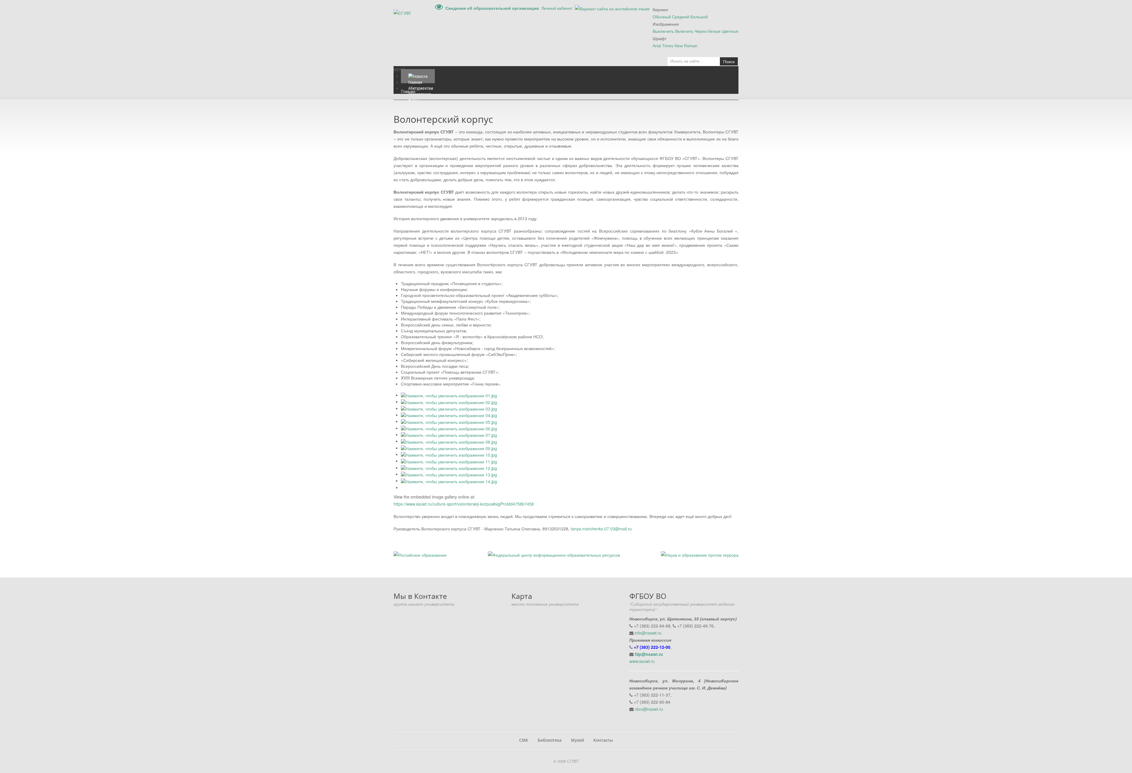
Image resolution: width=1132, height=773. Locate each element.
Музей (577, 740)
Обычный (662, 16)
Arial (657, 45)
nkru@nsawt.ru (649, 709)
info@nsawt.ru (648, 633)
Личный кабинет (556, 8)
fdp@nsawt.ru (649, 654)
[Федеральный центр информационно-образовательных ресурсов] (554, 554)
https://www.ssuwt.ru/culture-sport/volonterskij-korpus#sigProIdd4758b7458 (464, 504)
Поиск (729, 61)
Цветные (730, 31)
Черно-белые (707, 31)
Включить (684, 31)
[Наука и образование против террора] (699, 554)
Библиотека (550, 740)
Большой (699, 16)
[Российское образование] (420, 554)
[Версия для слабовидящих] (439, 8)
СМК (523, 740)
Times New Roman (679, 45)
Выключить (663, 31)
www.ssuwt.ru (642, 661)
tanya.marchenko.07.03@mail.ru (601, 529)
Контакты (603, 740)
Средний (680, 16)
